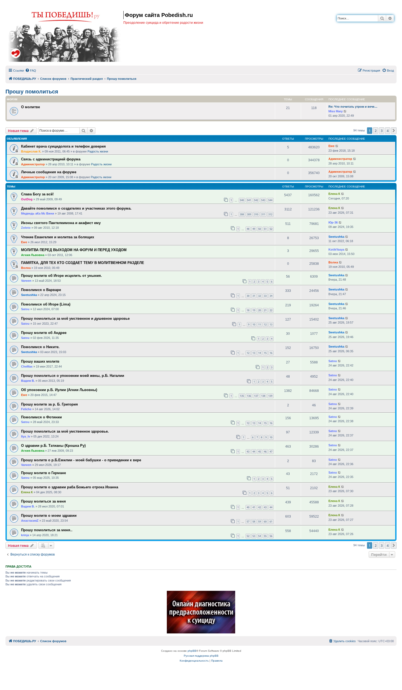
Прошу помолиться (31, 92)
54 (259, 536)
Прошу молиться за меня (43, 501)
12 (265, 324)
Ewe (331, 146)
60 (265, 521)
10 (253, 324)
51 (265, 229)
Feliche (26, 409)
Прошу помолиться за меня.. (46, 530)
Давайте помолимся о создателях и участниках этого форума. (76, 208)
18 (248, 310)
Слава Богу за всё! (37, 194)
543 (263, 200)
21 (265, 310)
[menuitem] (30, 70)
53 (253, 536)
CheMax (27, 366)
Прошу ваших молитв (40, 361)
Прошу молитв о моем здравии (49, 515)
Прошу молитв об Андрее (43, 333)
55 (265, 536)
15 (265, 353)
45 (259, 451)
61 (271, 521)
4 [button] (388, 130)
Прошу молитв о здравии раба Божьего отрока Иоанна (69, 487)
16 (271, 353)
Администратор (33, 164)
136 (249, 396)
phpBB (192, 650)
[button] (394, 130)
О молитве (30, 107)
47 (271, 451)
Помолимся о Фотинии (41, 417)
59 (259, 521)
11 (259, 324)
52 (271, 229)
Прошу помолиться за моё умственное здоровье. (65, 431)
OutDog (27, 199)
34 (271, 296)
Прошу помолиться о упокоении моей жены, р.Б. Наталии (72, 376)
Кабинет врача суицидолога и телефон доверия (63, 146)
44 (253, 451)
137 (256, 396)
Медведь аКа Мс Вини (37, 213)
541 (249, 200)
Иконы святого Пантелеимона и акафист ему (61, 223)
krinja (25, 535)
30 (248, 296)
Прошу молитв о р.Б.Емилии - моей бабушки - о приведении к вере (81, 460)
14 (259, 353)
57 (248, 521)
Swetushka (336, 236)
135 (242, 396)
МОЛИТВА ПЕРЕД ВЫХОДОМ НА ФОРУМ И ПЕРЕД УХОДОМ (74, 250)
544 (270, 200)
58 (253, 521)
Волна (26, 267)
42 (259, 507)
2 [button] (376, 130)
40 (248, 507)
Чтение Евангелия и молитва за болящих (57, 237)
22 (271, 310)
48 (248, 229)
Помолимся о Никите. (40, 347)
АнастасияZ (30, 520)
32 (259, 296)
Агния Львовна (32, 255)
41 (253, 507)
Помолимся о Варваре (41, 290)
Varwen (26, 280)
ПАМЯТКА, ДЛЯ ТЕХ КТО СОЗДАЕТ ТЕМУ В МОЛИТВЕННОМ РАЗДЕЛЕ (82, 263)
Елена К (334, 193)
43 (248, 451)
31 (253, 296)
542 (256, 200)
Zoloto (26, 227)
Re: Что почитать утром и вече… (352, 106)
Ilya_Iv (25, 436)
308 (242, 214)
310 (256, 214)
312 (270, 214)
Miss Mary (335, 111)
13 (271, 324)
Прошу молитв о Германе (43, 473)
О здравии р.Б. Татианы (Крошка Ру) (53, 446)
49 (253, 229)
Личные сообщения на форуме (48, 172)
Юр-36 (333, 222)
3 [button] (382, 130)
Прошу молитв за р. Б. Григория (49, 404)
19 (253, 310)
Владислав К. (31, 151)
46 (265, 451)
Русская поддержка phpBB (201, 655)
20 (259, 310)
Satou (25, 309)
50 (259, 229)
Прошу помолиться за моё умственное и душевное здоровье (75, 318)
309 (249, 214)
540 (242, 200)
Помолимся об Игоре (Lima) (45, 304)
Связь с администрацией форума (50, 159)
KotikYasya (336, 249)
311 (263, 214)
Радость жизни (98, 151)
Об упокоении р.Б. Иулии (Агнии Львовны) (59, 390)
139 (270, 396)
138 (263, 396)
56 (271, 536)
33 (265, 296)
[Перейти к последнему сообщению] (337, 146)
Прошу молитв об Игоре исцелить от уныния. (61, 276)
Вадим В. (28, 380)
